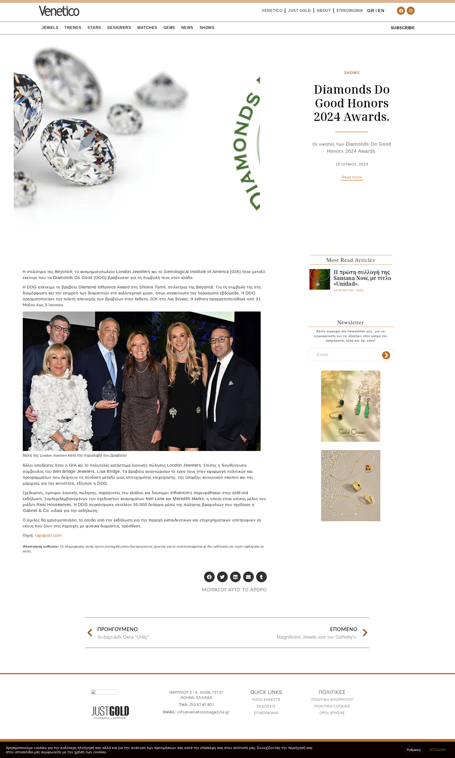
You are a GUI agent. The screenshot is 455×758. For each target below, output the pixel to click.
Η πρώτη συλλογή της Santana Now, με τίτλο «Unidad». (362, 277)
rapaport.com (48, 535)
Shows (352, 72)
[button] (209, 577)
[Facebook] (401, 11)
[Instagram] (411, 11)
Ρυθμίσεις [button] (414, 750)
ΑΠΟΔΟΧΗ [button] (437, 750)
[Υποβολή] (386, 355)
